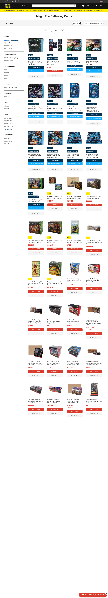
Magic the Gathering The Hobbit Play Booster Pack (74, 241)
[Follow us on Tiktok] (19, 1)
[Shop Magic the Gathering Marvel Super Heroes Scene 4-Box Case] (75, 397)
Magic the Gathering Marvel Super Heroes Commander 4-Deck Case (36, 363)
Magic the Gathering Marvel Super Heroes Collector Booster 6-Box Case (93, 322)
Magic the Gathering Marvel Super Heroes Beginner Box (53, 321)
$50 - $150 (9, 123)
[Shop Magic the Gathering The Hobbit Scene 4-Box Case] (75, 191)
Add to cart (55, 71)
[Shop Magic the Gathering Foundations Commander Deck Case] (55, 52)
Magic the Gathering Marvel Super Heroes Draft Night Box (53, 363)
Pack (7, 75)
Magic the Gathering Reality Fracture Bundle (74, 62)
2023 (8, 106)
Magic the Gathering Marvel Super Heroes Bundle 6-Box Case (92, 280)
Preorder (9, 141)
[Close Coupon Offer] (106, 593)
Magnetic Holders (11, 87)
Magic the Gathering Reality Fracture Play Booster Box (73, 155)
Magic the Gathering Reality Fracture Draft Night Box (34, 155)
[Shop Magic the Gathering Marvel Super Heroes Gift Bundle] (75, 276)
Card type (7, 93)
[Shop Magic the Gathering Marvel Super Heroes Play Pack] (94, 397)
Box (7, 70)
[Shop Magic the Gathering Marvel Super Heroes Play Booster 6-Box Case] (94, 359)
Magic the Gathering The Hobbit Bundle (54, 241)
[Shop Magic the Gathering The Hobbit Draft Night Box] (36, 235)
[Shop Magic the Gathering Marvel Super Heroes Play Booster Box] (36, 397)
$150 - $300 (10, 126)
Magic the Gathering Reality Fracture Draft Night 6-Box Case (53, 155)
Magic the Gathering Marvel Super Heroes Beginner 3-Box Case (34, 321)
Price (6, 114)
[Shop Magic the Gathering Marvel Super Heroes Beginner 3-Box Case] (36, 317)
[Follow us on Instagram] (11, 1)
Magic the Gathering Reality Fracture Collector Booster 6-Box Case (55, 108)
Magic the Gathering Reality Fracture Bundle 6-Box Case (94, 63)
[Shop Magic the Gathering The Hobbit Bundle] (55, 235)
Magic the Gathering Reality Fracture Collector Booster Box (35, 108)
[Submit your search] (75, 6)
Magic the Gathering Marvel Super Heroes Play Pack (94, 401)
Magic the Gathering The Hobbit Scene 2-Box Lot (54, 197)
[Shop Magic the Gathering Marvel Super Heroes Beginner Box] (55, 317)
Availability (8, 135)
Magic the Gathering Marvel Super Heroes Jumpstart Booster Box (73, 363)
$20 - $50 (9, 121)
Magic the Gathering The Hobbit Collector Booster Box (54, 283)
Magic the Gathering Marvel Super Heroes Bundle (73, 321)
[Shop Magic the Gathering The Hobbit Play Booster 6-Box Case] (94, 235)
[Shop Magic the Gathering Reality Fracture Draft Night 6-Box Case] (55, 145)
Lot (7, 78)
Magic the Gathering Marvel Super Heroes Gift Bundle (74, 280)
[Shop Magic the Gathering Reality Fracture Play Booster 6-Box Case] (94, 145)
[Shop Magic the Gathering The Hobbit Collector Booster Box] (55, 276)
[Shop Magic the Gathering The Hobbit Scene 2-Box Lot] (55, 191)
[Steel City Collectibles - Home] (8, 6)
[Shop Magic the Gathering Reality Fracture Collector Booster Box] (36, 98)
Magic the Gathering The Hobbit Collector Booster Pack (35, 283)
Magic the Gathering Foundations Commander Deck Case (54, 62)
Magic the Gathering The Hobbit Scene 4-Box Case (74, 197)
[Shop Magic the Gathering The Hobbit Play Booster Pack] (75, 235)
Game (6, 36)
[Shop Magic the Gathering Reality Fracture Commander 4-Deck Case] (75, 98)
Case (7, 72)
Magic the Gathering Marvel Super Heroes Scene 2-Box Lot (53, 401)
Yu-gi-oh (9, 48)
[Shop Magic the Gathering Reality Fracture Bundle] (75, 52)
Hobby (8, 97)
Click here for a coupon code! (94, 594)
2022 (7, 109)
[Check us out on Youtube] (13, 1)
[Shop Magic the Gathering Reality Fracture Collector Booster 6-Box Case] (55, 98)
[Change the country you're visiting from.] (102, 1)
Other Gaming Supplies (13, 58)
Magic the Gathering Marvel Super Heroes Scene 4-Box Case (73, 401)
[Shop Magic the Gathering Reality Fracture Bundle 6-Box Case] (94, 52)
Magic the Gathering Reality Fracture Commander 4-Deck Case (74, 108)
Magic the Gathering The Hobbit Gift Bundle (35, 200)
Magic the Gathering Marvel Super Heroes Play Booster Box (36, 401)
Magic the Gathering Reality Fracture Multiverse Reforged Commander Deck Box (92, 109)
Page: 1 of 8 (53, 31)
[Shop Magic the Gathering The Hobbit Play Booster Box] (94, 191)
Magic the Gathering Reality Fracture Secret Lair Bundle (35, 62)
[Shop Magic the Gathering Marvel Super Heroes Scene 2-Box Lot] (55, 397)
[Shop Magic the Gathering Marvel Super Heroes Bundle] (75, 317)
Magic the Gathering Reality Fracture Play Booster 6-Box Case (92, 155)
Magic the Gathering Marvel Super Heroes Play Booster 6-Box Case (94, 363)
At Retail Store (10, 144)
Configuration (9, 66)
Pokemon (9, 46)
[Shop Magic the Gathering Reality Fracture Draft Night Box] (36, 145)
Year (6, 102)
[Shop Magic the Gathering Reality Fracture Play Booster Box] (75, 145)
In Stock (8, 138)
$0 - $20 (9, 118)
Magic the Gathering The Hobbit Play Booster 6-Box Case (94, 242)
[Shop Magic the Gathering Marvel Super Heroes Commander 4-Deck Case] (36, 359)
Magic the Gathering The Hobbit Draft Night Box (35, 241)
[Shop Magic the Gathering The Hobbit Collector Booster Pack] (36, 276)
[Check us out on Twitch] (16, 1)
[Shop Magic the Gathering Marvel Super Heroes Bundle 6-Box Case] (94, 276)
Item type (7, 84)
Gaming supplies (10, 54)
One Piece (9, 43)
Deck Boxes (10, 60)
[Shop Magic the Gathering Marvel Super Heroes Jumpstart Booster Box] (75, 359)
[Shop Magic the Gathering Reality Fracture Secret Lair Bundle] (36, 52)
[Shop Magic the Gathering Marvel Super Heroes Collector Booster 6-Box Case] (94, 317)
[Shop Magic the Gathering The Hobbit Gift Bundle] (36, 191)
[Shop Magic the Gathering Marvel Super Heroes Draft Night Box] (55, 359)
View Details (36, 76)
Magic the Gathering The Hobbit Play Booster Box (93, 197)
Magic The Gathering (12, 40)
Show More (8, 129)
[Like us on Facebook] (8, 1)
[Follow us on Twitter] (5, 1)
